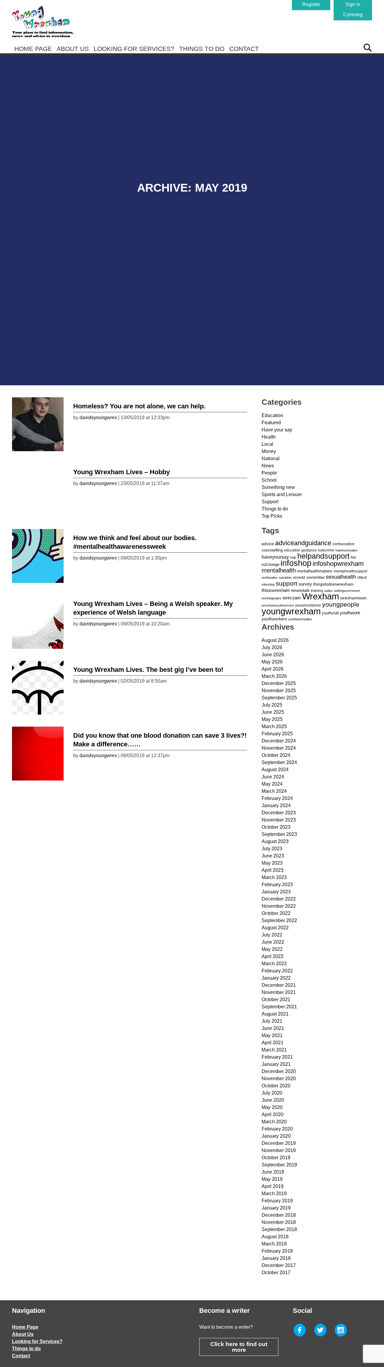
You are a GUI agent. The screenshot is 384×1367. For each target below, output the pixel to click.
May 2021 (272, 1035)
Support (270, 501)
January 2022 (276, 977)
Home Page (33, 48)
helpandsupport (323, 556)
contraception (343, 544)
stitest (362, 577)
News (268, 465)
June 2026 (273, 654)
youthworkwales (300, 619)
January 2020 (276, 1136)
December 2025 (279, 683)
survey (305, 583)
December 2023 (279, 812)
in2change (270, 564)
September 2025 (279, 697)
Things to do (201, 48)
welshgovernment (347, 590)
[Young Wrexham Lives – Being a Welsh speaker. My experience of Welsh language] (38, 620)
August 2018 (275, 1236)
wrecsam (292, 597)
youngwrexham (291, 611)
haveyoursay (275, 557)
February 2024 (277, 798)
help (293, 557)
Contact (244, 48)
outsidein (285, 577)
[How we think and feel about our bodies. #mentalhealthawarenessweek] (38, 554)
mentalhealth (279, 570)
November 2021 (279, 992)
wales (328, 590)
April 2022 (273, 956)
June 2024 (273, 776)
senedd (299, 577)
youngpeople (340, 604)
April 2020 (273, 1114)
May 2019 (272, 1179)
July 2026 (272, 647)
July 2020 (272, 1092)
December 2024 (279, 740)
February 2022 (277, 970)
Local (267, 444)
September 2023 (279, 834)
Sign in (352, 4)
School (269, 480)
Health (269, 436)
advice (268, 543)
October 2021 (276, 999)
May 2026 (272, 661)
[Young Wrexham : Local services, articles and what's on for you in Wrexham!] (42, 21)
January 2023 (276, 891)
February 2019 (277, 1200)
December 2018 (279, 1215)
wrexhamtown (353, 597)
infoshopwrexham (338, 563)
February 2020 (277, 1128)
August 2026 (275, 640)
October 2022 (276, 913)
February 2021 (277, 1057)
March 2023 (274, 877)
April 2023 (273, 870)
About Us (73, 48)
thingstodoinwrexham (333, 584)
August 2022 (275, 927)
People (269, 472)
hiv (353, 557)
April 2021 (273, 1042)
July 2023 (272, 848)
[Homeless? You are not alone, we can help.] (38, 422)
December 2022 (279, 898)
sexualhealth (341, 577)
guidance (309, 550)
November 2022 (279, 906)
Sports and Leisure (282, 494)
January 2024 (276, 805)
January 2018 (276, 1258)
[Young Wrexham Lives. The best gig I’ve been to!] (38, 686)
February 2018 (277, 1251)
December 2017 (279, 1265)
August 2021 (275, 1013)
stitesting (268, 584)
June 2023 (273, 855)
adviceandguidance (303, 543)
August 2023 (275, 841)
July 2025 (272, 704)
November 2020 (279, 1078)
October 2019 (276, 1157)
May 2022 (272, 949)
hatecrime (326, 550)
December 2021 (279, 985)
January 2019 (276, 1207)
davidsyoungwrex (98, 417)
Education (272, 415)
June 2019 (273, 1171)
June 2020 (273, 1100)
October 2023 (276, 827)
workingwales (271, 598)
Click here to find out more (238, 1347)
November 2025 (279, 690)
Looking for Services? (134, 48)
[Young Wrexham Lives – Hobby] (38, 488)
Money (269, 451)
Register (311, 4)
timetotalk (300, 590)
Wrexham (320, 596)
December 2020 (279, 1071)
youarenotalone (308, 605)
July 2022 (272, 934)
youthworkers (274, 618)
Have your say (277, 429)
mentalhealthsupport (350, 571)
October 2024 (276, 755)
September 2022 (279, 920)
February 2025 (277, 733)
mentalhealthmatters (314, 571)
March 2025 (274, 726)
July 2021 (272, 1021)
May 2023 (272, 863)
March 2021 (274, 1049)
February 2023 (277, 884)
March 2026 (274, 676)
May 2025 (272, 719)
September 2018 (279, 1229)
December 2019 (279, 1143)
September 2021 (279, 1006)
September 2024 (279, 762)
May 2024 (272, 783)
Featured (271, 422)
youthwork (350, 612)
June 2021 (273, 1028)
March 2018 (274, 1243)
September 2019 (279, 1164)
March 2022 (274, 963)
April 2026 (273, 669)
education (292, 550)
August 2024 (275, 769)
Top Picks (272, 516)
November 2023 (279, 819)
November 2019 (279, 1150)
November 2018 (279, 1222)
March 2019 (274, 1193)
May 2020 (272, 1107)
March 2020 (274, 1121)
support (286, 583)
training (317, 591)
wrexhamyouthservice (278, 605)
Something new (278, 487)
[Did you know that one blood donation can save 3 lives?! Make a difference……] (38, 752)
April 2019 (273, 1186)
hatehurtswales (346, 550)
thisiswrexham (276, 590)
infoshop (295, 563)
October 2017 (276, 1272)
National (271, 458)
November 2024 (279, 748)
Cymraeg (353, 14)
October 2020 (276, 1085)
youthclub (330, 613)
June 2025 (273, 712)
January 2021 (276, 1064)
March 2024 (274, 791)
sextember (315, 577)
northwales (270, 577)
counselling (272, 550)
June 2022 (273, 942)
